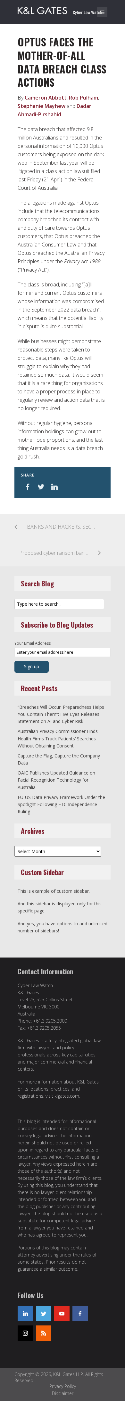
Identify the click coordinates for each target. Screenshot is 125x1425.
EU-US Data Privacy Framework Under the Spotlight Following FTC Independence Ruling (61, 804)
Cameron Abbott (46, 97)
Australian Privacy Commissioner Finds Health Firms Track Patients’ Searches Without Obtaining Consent (58, 738)
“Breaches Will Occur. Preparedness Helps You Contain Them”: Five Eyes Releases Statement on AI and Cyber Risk (61, 714)
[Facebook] (80, 1313)
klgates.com (66, 1096)
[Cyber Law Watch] (64, 9)
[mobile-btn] (102, 12)
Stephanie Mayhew (41, 106)
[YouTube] (62, 1313)
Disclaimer (62, 1393)
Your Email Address (32, 643)
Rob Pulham (83, 97)
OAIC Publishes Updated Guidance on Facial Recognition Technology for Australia (56, 780)
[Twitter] (43, 1313)
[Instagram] (25, 1333)
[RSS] (43, 1333)
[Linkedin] (25, 1313)
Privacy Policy (62, 1386)
